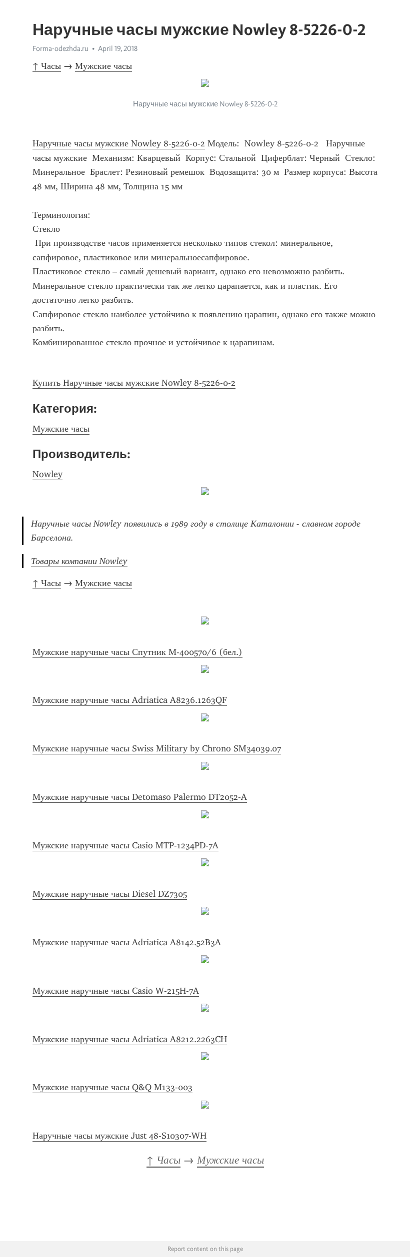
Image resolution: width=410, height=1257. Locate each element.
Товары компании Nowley (79, 561)
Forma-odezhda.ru (60, 48)
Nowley (47, 474)
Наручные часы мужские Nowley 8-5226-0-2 (118, 143)
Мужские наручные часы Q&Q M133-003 (112, 1087)
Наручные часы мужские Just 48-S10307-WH (119, 1135)
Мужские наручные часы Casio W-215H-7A (115, 990)
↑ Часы (46, 65)
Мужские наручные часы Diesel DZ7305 (109, 893)
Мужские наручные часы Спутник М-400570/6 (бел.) (137, 651)
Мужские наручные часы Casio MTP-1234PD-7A (125, 845)
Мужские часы (103, 65)
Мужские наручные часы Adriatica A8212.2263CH (129, 1039)
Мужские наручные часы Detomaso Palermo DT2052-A (139, 796)
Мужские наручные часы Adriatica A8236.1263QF (129, 699)
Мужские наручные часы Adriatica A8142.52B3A (126, 942)
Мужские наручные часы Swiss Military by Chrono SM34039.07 (156, 748)
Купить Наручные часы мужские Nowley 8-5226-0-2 (134, 382)
